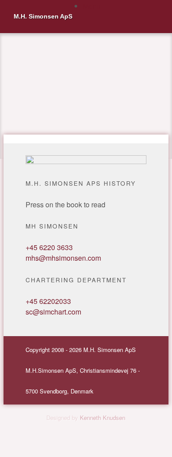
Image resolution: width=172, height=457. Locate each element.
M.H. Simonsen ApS (43, 16)
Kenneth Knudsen (102, 417)
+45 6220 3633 (49, 247)
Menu (92, 6)
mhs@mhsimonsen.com (63, 258)
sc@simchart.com (53, 312)
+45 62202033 (48, 301)
